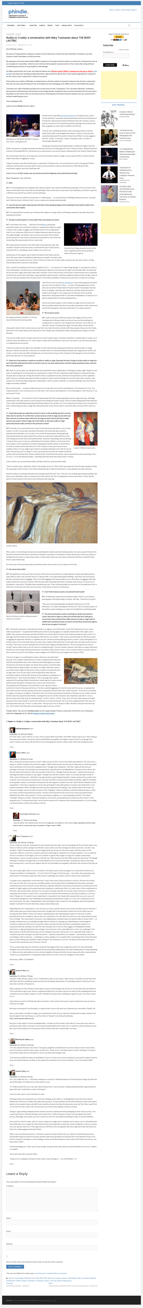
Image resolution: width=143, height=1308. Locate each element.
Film (57, 25)
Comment (9, 1186)
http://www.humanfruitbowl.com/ (22, 1018)
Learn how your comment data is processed (50, 1273)
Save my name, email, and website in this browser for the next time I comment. (34, 1262)
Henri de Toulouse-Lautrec (57, 1278)
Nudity (18, 1281)
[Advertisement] (119, 85)
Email (8, 1231)
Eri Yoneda (124, 159)
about (111, 10)
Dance (42, 25)
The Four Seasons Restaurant (61, 1281)
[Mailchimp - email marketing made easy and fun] (125, 67)
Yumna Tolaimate (126, 140)
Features (21, 25)
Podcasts (78, 25)
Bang (21, 1278)
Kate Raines (72, 1278)
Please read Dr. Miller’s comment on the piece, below (72, 71)
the (63, 283)
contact (117, 10)
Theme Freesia (25, 1300)
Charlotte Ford (29, 1278)
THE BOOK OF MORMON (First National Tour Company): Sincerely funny (127, 173)
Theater (33, 25)
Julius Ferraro (11, 45)
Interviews (10, 34)
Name (9, 1218)
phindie (9, 1300)
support (134, 10)
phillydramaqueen (23, 728)
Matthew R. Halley (23, 1039)
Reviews (10, 25)
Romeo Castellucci (28, 1281)
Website (9, 1244)
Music (50, 25)
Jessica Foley (21, 970)
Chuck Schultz (125, 116)
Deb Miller (39, 1278)
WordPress (33, 1300)
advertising (125, 10)
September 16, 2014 (25, 45)
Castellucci (68, 283)
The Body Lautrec (42, 1281)
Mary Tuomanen (83, 1278)
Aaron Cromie (14, 1278)
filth (45, 1278)
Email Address (109, 52)
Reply (12, 747)
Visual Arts (67, 25)
